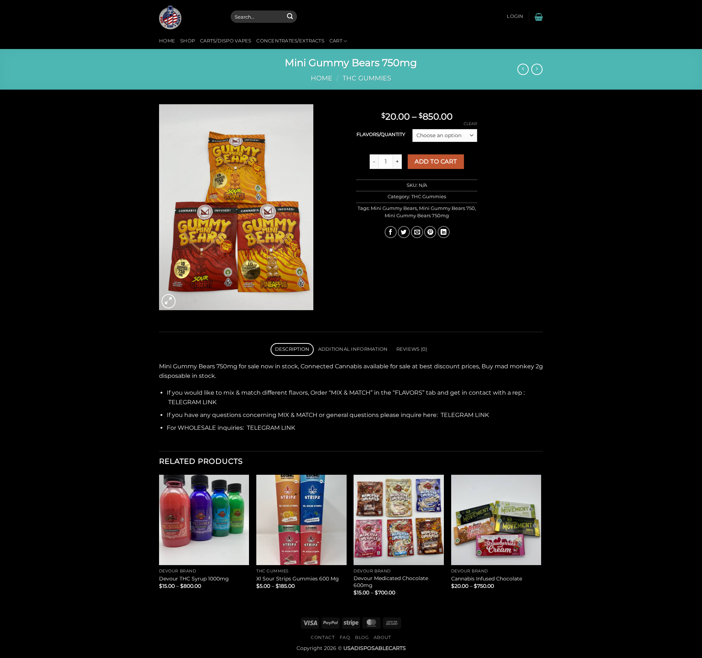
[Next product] (523, 69)
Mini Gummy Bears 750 (447, 208)
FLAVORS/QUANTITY (380, 134)
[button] (515, 16)
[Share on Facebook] (391, 232)
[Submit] (290, 17)
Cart (335, 41)
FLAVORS (408, 392)
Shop (187, 41)
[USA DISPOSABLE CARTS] (189, 16)
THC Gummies (367, 78)
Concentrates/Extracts (290, 41)
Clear (470, 123)
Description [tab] (292, 349)
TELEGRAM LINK (192, 402)
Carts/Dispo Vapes (225, 41)
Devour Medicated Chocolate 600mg (391, 582)
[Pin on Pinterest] (430, 232)
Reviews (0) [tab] (411, 349)
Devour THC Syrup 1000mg (194, 578)
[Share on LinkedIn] (444, 232)
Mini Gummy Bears (394, 208)
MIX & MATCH (350, 392)
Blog (362, 637)
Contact (323, 637)
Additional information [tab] (353, 349)
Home (167, 41)
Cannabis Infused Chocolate (486, 578)
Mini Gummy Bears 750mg (417, 215)
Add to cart (436, 161)
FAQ (345, 637)
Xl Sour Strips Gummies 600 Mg (297, 578)
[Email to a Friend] (417, 232)
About (382, 637)
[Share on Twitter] (404, 232)
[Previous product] (537, 69)
